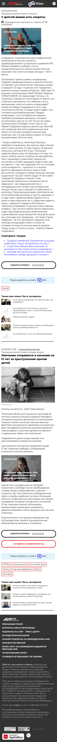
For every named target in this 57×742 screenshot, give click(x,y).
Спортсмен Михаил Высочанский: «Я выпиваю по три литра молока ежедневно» (28, 247)
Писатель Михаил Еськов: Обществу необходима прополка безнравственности (33, 326)
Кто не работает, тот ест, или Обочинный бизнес (32, 334)
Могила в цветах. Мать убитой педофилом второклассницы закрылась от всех (30, 587)
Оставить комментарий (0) (28, 544)
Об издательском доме (15, 635)
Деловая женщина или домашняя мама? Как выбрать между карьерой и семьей (28, 253)
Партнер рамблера (38, 729)
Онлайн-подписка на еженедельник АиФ (26, 639)
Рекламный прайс (12, 624)
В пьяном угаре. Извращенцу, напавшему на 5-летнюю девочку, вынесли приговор (32, 595)
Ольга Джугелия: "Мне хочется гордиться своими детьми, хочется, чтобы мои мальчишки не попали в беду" (32, 310)
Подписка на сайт (12, 632)
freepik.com (6, 404)
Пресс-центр (32, 632)
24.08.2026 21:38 (8, 349)
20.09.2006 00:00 (9, 11)
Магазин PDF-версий (13, 643)
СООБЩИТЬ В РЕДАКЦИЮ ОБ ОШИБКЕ (22, 656)
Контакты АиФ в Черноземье (18, 628)
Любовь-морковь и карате (23, 317)
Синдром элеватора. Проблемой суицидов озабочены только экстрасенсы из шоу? (29, 242)
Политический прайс (14, 653)
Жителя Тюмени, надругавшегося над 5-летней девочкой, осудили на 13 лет (32, 604)
